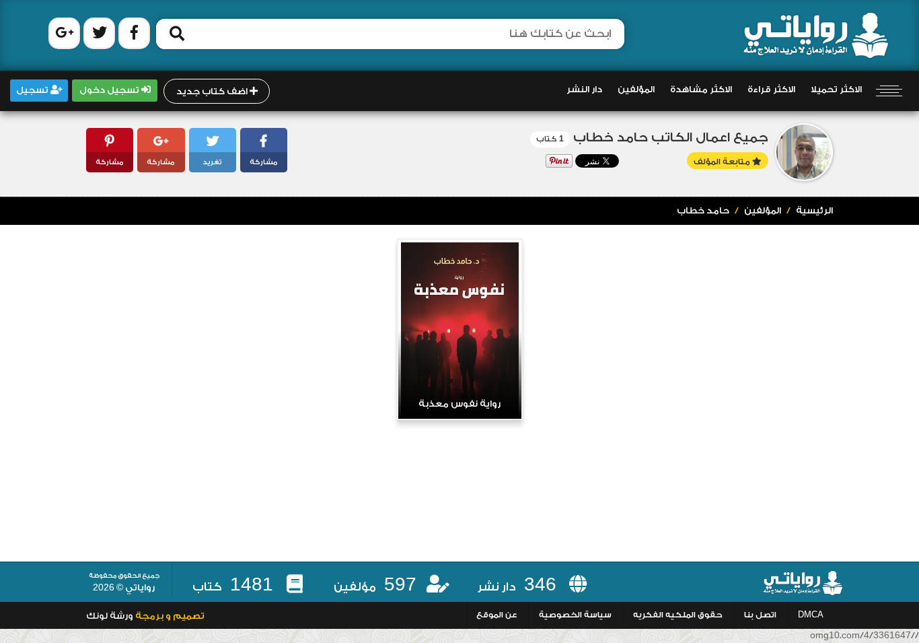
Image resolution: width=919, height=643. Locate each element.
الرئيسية (814, 210)
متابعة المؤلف (723, 162)
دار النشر (584, 89)
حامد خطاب (703, 210)
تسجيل (33, 90)
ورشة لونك (109, 616)
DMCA (810, 615)
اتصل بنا (760, 615)
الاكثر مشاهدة (701, 89)
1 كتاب (550, 139)
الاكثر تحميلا (836, 89)
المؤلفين (636, 89)
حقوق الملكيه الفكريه (678, 615)
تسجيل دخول (110, 90)
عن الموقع (496, 615)
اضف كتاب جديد (213, 91)
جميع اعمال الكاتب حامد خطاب (670, 137)
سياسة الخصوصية (575, 615)
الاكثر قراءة (771, 89)
